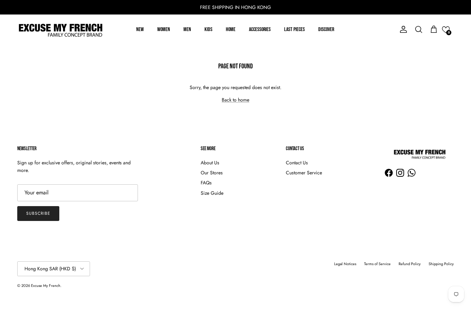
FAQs (206, 182)
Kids (208, 29)
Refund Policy (410, 264)
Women (163, 29)
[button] (446, 29)
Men (187, 29)
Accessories (260, 29)
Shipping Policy (441, 264)
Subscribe (38, 213)
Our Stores (212, 172)
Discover (326, 29)
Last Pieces (294, 29)
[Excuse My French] (60, 29)
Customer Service (304, 172)
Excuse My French (45, 285)
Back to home (235, 99)
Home (231, 29)
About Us (210, 162)
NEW (140, 29)
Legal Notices (345, 264)
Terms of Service (377, 264)
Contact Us (297, 162)
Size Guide (212, 193)
